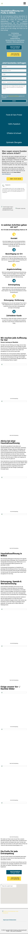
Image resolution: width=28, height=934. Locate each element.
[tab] (14, 920)
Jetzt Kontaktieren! (6, 174)
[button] (14, 47)
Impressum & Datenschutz (9, 919)
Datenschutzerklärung (14, 96)
